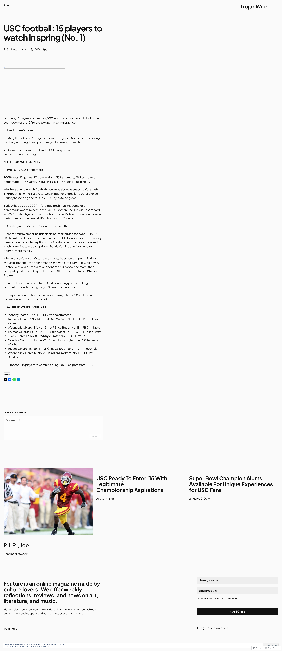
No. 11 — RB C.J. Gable (86, 327)
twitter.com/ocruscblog (20, 154)
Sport (45, 49)
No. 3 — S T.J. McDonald (82, 348)
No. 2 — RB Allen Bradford (54, 353)
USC (90, 365)
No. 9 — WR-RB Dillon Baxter (83, 331)
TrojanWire (253, 6)
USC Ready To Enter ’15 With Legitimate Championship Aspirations (131, 484)
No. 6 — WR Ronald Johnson (51, 340)
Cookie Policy (46, 646)
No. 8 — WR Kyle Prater (45, 336)
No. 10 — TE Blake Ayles (48, 331)
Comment (95, 436)
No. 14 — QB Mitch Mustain (49, 319)
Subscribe (237, 611)
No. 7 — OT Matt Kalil (74, 336)
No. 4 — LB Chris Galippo (49, 348)
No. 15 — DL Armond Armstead (51, 315)
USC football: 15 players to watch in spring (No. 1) (35, 365)
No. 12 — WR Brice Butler (54, 327)
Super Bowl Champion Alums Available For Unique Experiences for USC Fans (231, 484)
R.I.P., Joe (16, 545)
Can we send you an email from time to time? (218, 598)
